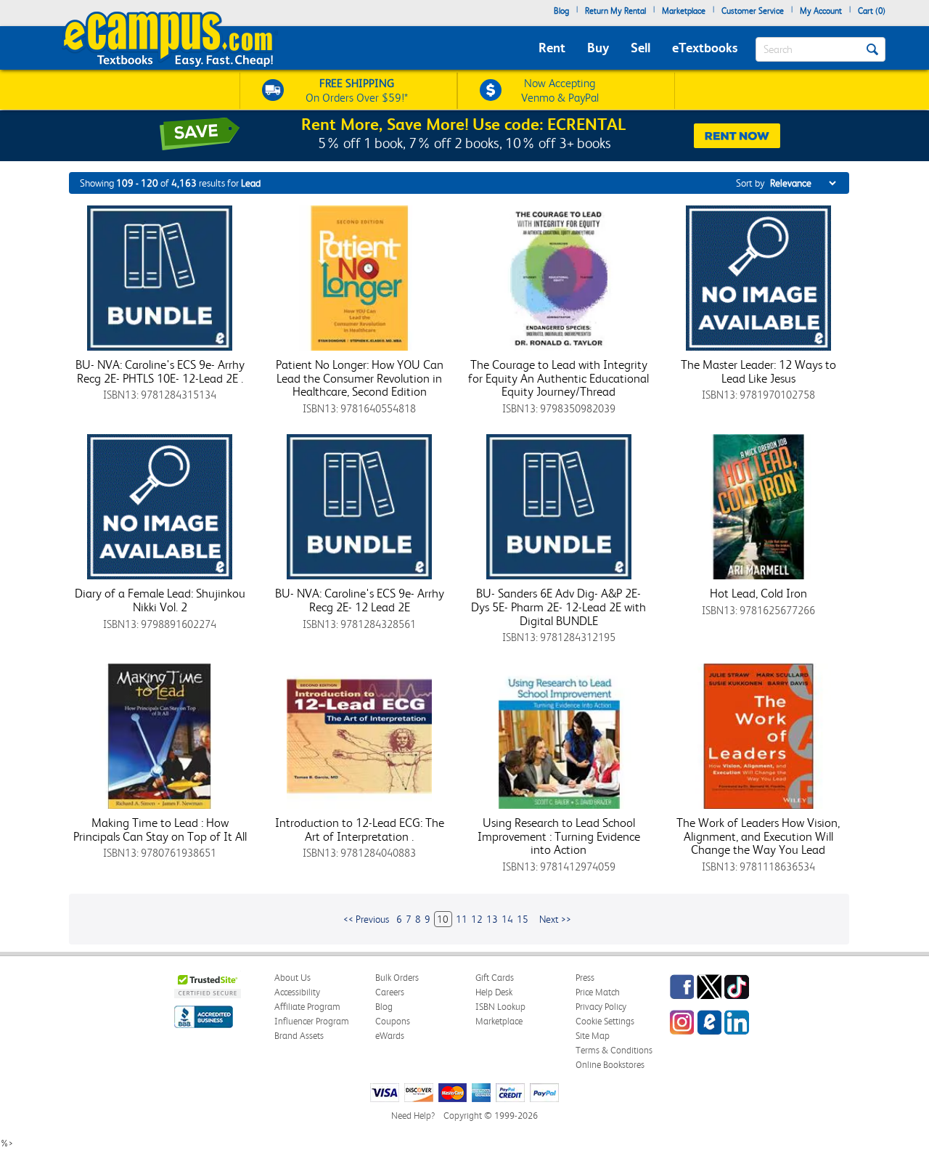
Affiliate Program (307, 1006)
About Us (292, 977)
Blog (561, 11)
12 (477, 919)
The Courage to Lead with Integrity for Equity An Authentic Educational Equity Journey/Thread (558, 378)
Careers (389, 992)
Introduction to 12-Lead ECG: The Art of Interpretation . (359, 829)
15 (522, 919)
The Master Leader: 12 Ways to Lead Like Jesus (758, 371)
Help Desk (493, 992)
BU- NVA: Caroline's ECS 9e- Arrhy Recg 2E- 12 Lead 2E (359, 600)
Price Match (598, 992)
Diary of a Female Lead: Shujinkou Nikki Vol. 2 (160, 600)
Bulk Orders (397, 977)
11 (461, 919)
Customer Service (752, 11)
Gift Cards (494, 977)
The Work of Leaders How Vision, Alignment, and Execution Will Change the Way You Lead (758, 836)
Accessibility (297, 992)
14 (507, 919)
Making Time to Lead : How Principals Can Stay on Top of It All (160, 829)
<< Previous (366, 919)
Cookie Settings (605, 1021)
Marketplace (683, 11)
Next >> (555, 919)
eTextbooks (704, 47)
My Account (821, 11)
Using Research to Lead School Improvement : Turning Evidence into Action (559, 836)
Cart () (871, 11)
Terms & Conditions (614, 1050)
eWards (389, 1035)
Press (585, 977)
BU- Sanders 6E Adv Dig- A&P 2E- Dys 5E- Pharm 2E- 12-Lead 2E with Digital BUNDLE (558, 606)
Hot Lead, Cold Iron (758, 593)
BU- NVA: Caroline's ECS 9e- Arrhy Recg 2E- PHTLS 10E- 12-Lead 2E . (160, 371)
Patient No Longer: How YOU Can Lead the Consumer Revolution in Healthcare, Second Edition (359, 378)
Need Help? (413, 1115)
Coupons (392, 1021)
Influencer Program (311, 1021)
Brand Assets (299, 1035)
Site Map (593, 1035)
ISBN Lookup (500, 1006)
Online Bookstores (610, 1064)
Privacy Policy (601, 1006)
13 (492, 919)
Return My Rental (615, 11)
